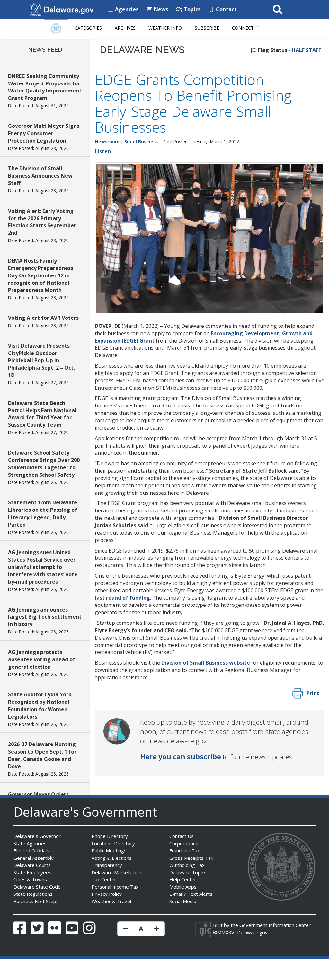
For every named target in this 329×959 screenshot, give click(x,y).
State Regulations (33, 894)
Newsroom (107, 141)
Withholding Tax (187, 865)
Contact (226, 9)
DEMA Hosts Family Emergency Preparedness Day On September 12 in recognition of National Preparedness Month (40, 275)
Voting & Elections (112, 858)
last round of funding (122, 597)
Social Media (182, 901)
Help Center (182, 879)
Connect (243, 28)
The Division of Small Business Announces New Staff (40, 176)
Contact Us (181, 836)
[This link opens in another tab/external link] (35, 9)
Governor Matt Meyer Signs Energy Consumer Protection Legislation (43, 133)
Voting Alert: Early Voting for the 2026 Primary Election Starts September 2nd (42, 222)
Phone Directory (110, 836)
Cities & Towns (30, 879)
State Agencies (30, 843)
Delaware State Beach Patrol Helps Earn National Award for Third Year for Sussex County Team (42, 414)
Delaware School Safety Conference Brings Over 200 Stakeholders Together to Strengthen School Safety (44, 463)
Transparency (107, 865)
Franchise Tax (184, 850)
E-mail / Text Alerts (190, 894)
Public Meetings (109, 850)
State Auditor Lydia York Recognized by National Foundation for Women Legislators (40, 705)
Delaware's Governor (37, 836)
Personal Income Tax (115, 887)
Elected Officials (31, 850)
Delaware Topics (188, 872)
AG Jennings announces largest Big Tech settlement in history (45, 617)
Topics (191, 9)
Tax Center (104, 879)
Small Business (141, 141)
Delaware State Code (37, 887)
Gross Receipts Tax (191, 858)
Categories (88, 28)
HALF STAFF (306, 50)
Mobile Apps (183, 887)
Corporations (183, 843)
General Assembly (33, 858)
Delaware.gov (252, 932)
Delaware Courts (32, 865)
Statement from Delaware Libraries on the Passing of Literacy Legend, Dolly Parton (42, 513)
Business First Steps (36, 901)
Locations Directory (113, 843)
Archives (125, 28)
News (160, 9)
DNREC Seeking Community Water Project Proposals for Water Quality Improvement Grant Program (45, 87)
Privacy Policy (107, 894)
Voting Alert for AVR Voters (43, 317)
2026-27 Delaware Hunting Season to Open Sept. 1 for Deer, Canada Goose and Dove (42, 755)
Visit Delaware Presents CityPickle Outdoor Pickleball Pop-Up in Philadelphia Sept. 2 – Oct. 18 (41, 360)
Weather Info (165, 28)
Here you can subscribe (180, 756)
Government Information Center (275, 925)
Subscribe (207, 28)
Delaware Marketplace (116, 872)
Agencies (126, 9)
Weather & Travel (111, 901)
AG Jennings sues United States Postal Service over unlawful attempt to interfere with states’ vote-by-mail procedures (43, 567)
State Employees (32, 872)
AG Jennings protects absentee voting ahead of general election (41, 659)
